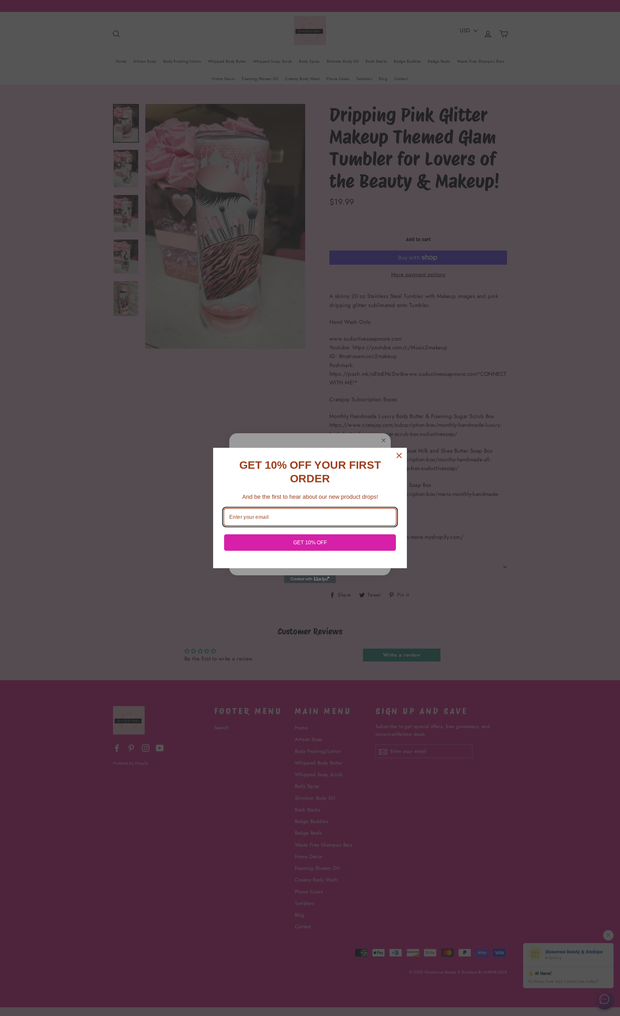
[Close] (399, 455)
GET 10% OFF (310, 542)
